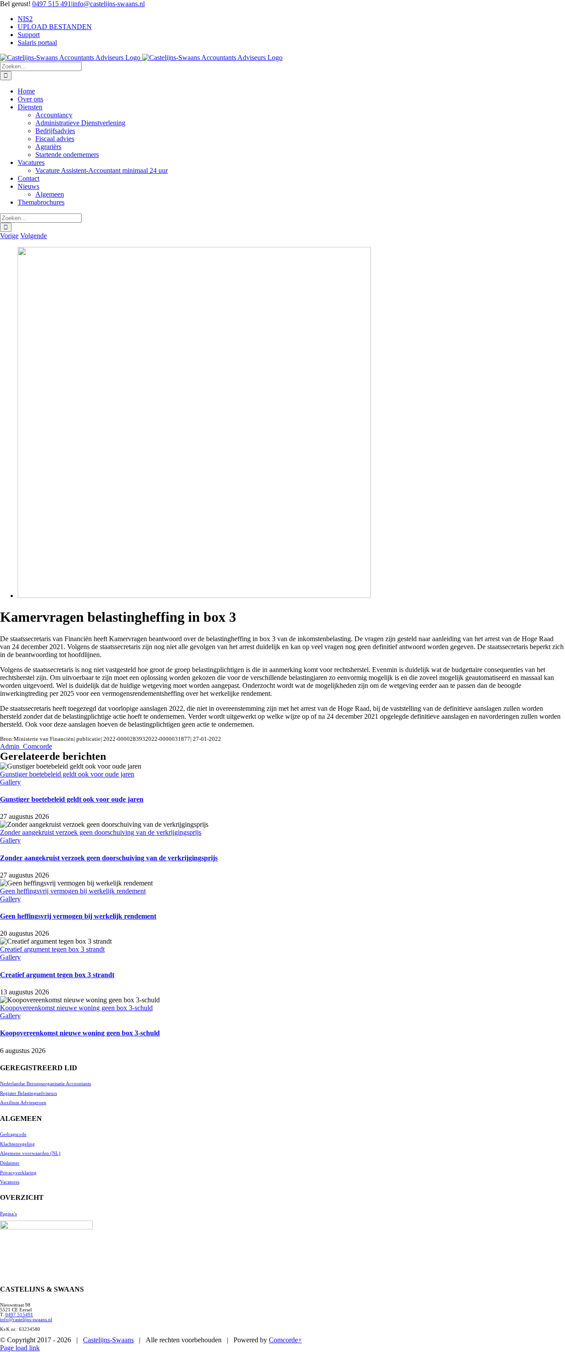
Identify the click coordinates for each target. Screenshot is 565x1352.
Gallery (10, 782)
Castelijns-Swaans (108, 1340)
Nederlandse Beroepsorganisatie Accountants (45, 1083)
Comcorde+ (285, 1340)
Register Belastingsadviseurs (28, 1093)
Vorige (9, 235)
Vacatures (9, 1182)
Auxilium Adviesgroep (23, 1102)
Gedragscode (13, 1134)
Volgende (33, 235)
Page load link (20, 1348)
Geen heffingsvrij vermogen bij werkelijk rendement (73, 891)
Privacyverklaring (18, 1172)
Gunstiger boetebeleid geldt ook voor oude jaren (67, 774)
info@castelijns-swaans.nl (108, 3)
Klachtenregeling (17, 1144)
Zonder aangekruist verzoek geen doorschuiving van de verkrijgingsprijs (100, 832)
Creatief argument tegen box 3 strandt (52, 949)
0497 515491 (19, 1314)
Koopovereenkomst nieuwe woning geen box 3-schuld (76, 1008)
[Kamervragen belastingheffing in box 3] (194, 595)
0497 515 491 (51, 3)
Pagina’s (8, 1213)
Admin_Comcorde (26, 746)
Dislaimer (9, 1163)
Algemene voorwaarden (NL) (30, 1153)
